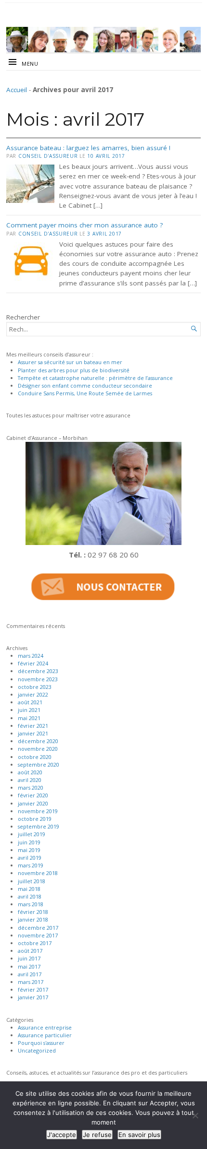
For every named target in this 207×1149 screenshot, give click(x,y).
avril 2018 (29, 896)
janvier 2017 (33, 997)
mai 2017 (29, 966)
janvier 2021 (33, 733)
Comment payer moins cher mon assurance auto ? (84, 225)
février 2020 (33, 795)
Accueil (16, 89)
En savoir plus (139, 1134)
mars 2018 (30, 904)
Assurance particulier (45, 1035)
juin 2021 (29, 709)
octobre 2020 (35, 756)
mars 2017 (30, 981)
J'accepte (61, 1134)
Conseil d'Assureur (48, 156)
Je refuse (97, 1134)
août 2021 (30, 702)
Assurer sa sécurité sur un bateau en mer (70, 362)
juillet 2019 (31, 834)
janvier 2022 (33, 694)
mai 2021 (29, 718)
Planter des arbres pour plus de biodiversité (73, 370)
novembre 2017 (38, 935)
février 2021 (33, 725)
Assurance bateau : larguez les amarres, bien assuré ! (88, 147)
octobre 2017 (35, 943)
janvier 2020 (33, 803)
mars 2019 (30, 865)
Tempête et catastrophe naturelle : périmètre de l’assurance (95, 377)
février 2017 (33, 989)
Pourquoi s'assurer (41, 1042)
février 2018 (33, 911)
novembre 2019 (38, 811)
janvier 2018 (33, 919)
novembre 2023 (38, 679)
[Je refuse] (195, 1115)
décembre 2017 (38, 927)
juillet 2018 (31, 881)
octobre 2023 (35, 686)
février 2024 (33, 663)
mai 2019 (29, 849)
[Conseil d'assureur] (103, 39)
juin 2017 (29, 958)
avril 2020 (29, 779)
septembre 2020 (38, 764)
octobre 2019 (35, 818)
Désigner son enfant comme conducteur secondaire (85, 385)
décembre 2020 (38, 741)
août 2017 (30, 950)
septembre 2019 (38, 826)
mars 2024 (30, 655)
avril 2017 (29, 974)
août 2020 (30, 772)
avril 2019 (29, 857)
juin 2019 (29, 842)
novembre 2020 (38, 748)
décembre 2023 (38, 671)
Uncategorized (37, 1050)
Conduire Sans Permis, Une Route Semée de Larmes (85, 393)
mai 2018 (29, 888)
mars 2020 (30, 787)
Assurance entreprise (45, 1027)
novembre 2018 (38, 873)
